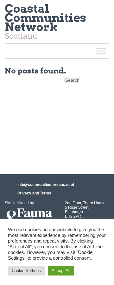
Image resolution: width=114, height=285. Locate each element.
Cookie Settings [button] (26, 270)
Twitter (102, 11)
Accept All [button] (61, 270)
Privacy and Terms (34, 193)
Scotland (45, 23)
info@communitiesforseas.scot (45, 184)
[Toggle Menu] (101, 51)
